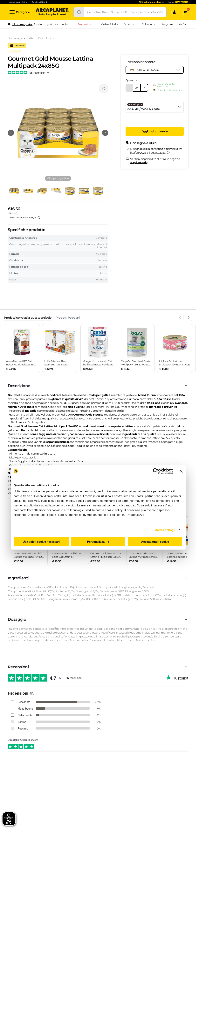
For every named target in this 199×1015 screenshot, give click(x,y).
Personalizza (96, 541)
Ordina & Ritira (109, 24)
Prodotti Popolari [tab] (67, 317)
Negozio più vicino (18, 2)
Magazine (167, 24)
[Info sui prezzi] (39, 217)
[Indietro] (180, 317)
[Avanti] (188, 317)
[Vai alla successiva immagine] (105, 133)
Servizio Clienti (39, 2)
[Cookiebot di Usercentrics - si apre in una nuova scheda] (156, 471)
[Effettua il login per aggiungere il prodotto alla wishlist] (103, 88)
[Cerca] (79, 12)
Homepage (15, 38)
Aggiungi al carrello (154, 131)
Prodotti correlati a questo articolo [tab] (28, 317)
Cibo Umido (46, 38)
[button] (58, 133)
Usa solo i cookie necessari (41, 541)
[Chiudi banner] (181, 471)
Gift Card (183, 24)
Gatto (30, 38)
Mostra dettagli (164, 530)
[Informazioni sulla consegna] (168, 152)
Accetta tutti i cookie (155, 541)
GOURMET (15, 51)
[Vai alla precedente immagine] (11, 133)
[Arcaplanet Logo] (52, 12)
